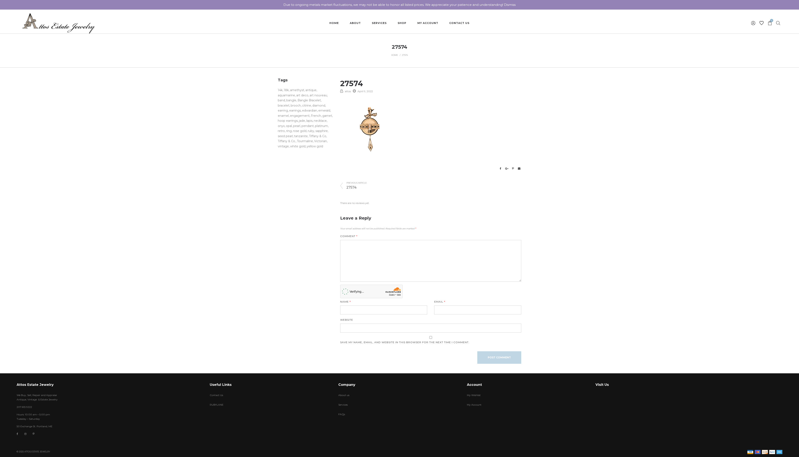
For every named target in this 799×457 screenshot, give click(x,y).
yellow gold (315, 146)
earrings (295, 110)
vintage (283, 146)
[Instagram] (25, 433)
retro (281, 131)
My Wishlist (474, 395)
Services (343, 404)
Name (345, 301)
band (281, 100)
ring (289, 131)
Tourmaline (305, 141)
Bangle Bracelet (309, 100)
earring (283, 110)
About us (343, 395)
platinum (321, 126)
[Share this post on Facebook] (500, 168)
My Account (474, 404)
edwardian (309, 110)
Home (394, 55)
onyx (281, 126)
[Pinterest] (34, 433)
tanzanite (301, 136)
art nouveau (318, 95)
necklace (320, 121)
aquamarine (286, 95)
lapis (309, 121)
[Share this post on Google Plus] (507, 168)
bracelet (283, 105)
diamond (318, 105)
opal (289, 126)
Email (439, 301)
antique (310, 90)
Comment (348, 236)
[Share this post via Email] (519, 168)
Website (346, 319)
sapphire (321, 131)
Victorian (320, 141)
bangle (291, 100)
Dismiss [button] (510, 5)
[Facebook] (17, 434)
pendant (307, 126)
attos (348, 91)
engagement (300, 116)
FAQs (341, 414)
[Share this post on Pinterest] (513, 168)
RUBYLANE (216, 404)
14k (280, 90)
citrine (306, 105)
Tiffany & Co (317, 136)
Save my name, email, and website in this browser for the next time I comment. (404, 342)
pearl (296, 126)
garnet (327, 116)
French (316, 116)
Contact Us (216, 395)
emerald (324, 110)
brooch (296, 105)
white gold (297, 146)
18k (286, 90)
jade (302, 121)
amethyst (297, 90)
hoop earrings (288, 121)
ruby (311, 131)
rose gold (299, 131)
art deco (302, 95)
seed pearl (285, 136)
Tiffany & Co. (287, 141)
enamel (283, 116)
